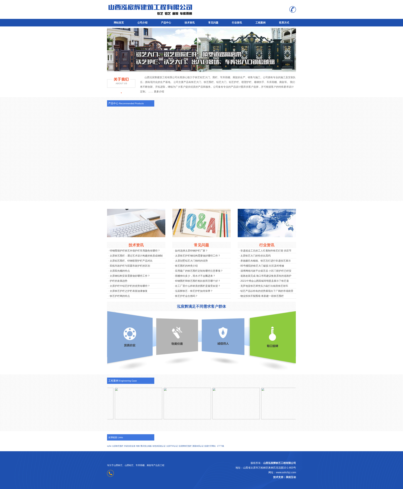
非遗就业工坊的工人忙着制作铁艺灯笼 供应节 (265, 250)
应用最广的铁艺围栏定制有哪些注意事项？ (199, 270)
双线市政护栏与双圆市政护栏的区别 (130, 265)
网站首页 (119, 22)
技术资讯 (190, 22)
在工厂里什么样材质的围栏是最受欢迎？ (197, 286)
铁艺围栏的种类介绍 (186, 265)
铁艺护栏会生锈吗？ (186, 296)
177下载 (220, 446)
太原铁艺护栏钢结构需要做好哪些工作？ (197, 255)
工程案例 (260, 22)
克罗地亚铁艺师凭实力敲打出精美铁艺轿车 (264, 286)
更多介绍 (159, 91)
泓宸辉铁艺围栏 (185, 446)
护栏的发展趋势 (118, 281)
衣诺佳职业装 (129, 446)
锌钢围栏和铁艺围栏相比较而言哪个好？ (197, 281)
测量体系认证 (198, 446)
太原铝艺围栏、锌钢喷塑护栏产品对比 (131, 260)
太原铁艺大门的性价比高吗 (255, 255)
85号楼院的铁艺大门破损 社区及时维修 (262, 265)
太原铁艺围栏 (117, 446)
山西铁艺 (118, 465)
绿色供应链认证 (159, 446)
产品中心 (166, 22)
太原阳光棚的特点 (120, 270)
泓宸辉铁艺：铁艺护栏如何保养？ (194, 291)
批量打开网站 (210, 446)
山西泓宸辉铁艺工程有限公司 (279, 463)
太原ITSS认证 (172, 446)
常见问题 (213, 22)
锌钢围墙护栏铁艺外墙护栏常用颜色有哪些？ (135, 250)
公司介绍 (142, 22)
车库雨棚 (140, 465)
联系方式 (284, 22)
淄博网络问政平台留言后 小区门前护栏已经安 (265, 270)
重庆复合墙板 (146, 446)
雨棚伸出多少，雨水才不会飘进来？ (195, 275)
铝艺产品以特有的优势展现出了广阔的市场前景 (266, 291)
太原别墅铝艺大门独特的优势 (191, 260)
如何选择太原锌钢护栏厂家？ (191, 250)
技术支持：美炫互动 (284, 477)
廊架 (149, 465)
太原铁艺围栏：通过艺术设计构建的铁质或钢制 (136, 255)
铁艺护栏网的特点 (120, 296)
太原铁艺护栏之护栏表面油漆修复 (129, 291)
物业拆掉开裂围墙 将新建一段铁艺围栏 (262, 296)
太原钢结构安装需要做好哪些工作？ (130, 275)
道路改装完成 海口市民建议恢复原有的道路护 (265, 275)
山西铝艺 (129, 465)
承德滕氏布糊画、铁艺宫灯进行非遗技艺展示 (265, 260)
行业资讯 (237, 22)
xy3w (109, 446)
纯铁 (138, 446)
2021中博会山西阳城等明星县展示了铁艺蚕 (264, 281)
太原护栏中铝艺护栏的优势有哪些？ (130, 286)
